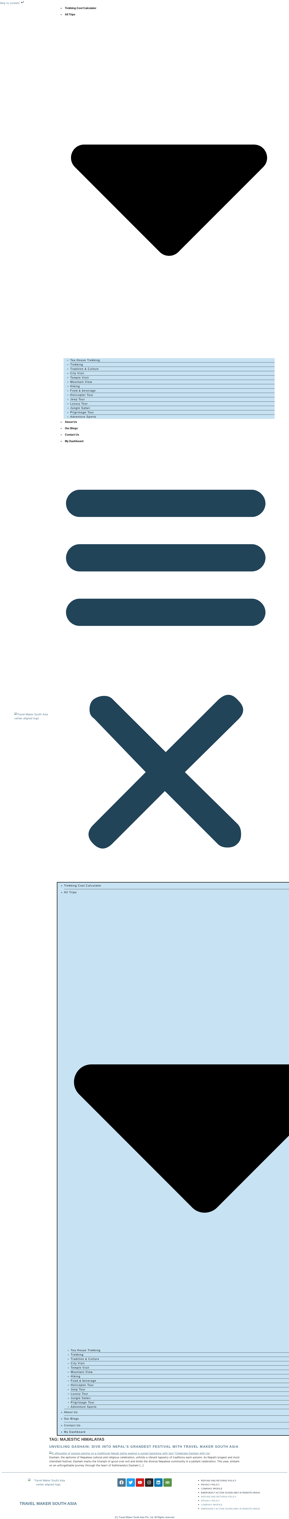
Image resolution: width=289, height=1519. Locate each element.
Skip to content (10, 3)
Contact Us (72, 434)
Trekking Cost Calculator (80, 8)
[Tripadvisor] (167, 1482)
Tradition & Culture (84, 368)
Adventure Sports (83, 416)
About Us (71, 422)
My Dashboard (74, 441)
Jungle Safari (80, 408)
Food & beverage (83, 390)
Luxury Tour (79, 403)
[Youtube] (140, 1482)
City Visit (77, 373)
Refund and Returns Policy (218, 1481)
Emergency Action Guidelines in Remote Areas (230, 1493)
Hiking (75, 386)
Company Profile (211, 1489)
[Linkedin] (158, 1482)
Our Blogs (71, 428)
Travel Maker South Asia (48, 1503)
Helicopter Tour (81, 395)
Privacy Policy (210, 1485)
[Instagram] (149, 1482)
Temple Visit (79, 377)
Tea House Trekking (85, 360)
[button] (166, 663)
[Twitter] (131, 1482)
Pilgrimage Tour (82, 412)
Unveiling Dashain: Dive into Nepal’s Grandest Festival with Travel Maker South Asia (143, 1446)
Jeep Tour (77, 399)
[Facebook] (121, 1482)
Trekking (76, 364)
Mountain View (81, 382)
